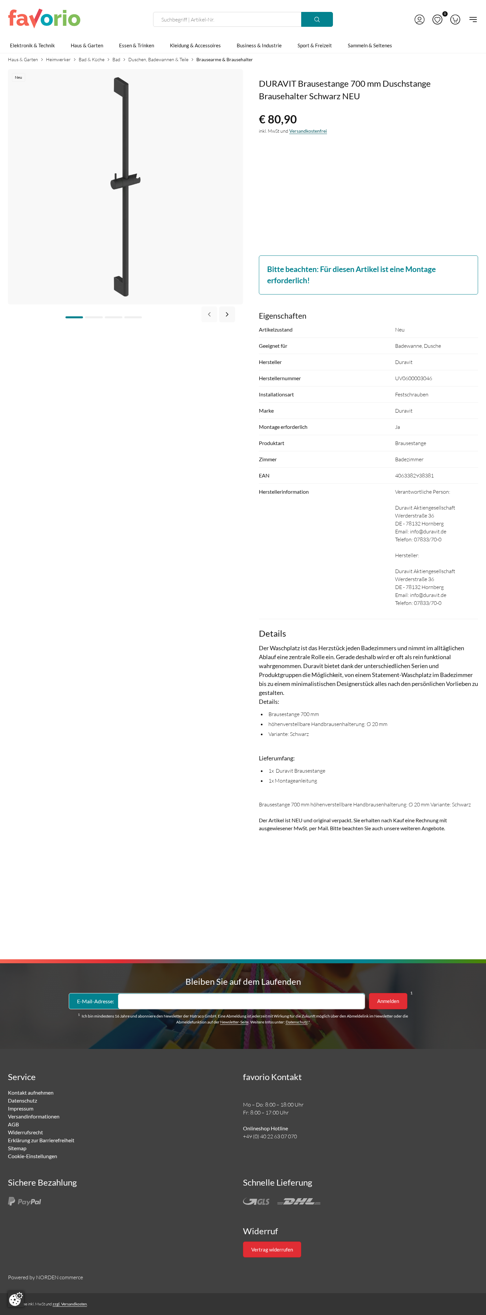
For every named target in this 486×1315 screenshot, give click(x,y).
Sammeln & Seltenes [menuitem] (370, 45)
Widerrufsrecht (25, 1132)
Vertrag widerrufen (272, 1249)
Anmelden (388, 1001)
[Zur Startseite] (44, 19)
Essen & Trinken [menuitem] (136, 45)
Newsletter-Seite (234, 1022)
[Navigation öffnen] (471, 19)
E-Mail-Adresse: (95, 1001)
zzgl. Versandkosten (70, 1303)
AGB (13, 1124)
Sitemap (17, 1148)
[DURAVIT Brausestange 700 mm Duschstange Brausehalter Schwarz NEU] (125, 186)
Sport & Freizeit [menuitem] (315, 45)
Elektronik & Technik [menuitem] (32, 45)
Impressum (20, 1108)
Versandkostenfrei (308, 131)
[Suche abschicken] (317, 19)
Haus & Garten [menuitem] (87, 45)
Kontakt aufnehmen (31, 1092)
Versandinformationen (34, 1116)
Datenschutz (297, 1022)
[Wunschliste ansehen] (437, 19)
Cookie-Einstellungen (32, 1156)
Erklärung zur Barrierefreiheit (41, 1140)
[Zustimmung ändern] (16, 1299)
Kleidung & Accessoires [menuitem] (195, 45)
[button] (419, 19)
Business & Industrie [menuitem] (259, 45)
